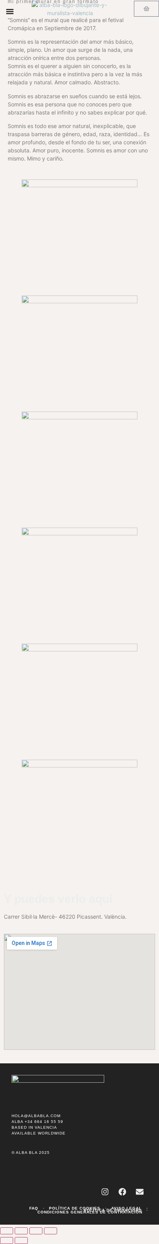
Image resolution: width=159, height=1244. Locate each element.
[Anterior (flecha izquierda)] (6, 1240)
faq (33, 1208)
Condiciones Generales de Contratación (89, 1212)
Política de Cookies (74, 1208)
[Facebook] (122, 1192)
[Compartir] (35, 1230)
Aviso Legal (126, 1208)
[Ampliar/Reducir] (6, 1230)
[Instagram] (105, 1192)
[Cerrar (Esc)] (50, 1230)
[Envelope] (139, 1192)
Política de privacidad (113, 1210)
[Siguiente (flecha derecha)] (21, 1240)
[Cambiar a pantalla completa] (21, 1230)
